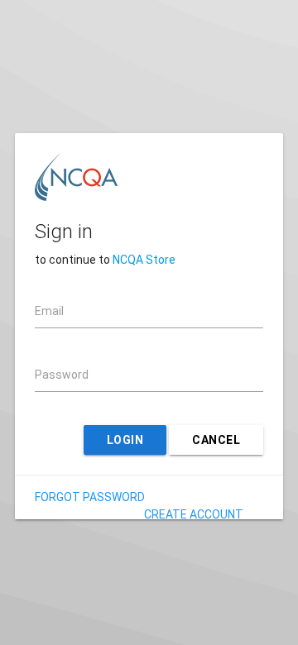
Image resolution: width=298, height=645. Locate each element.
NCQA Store (144, 259)
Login (125, 440)
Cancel (216, 440)
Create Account (193, 514)
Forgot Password (90, 497)
